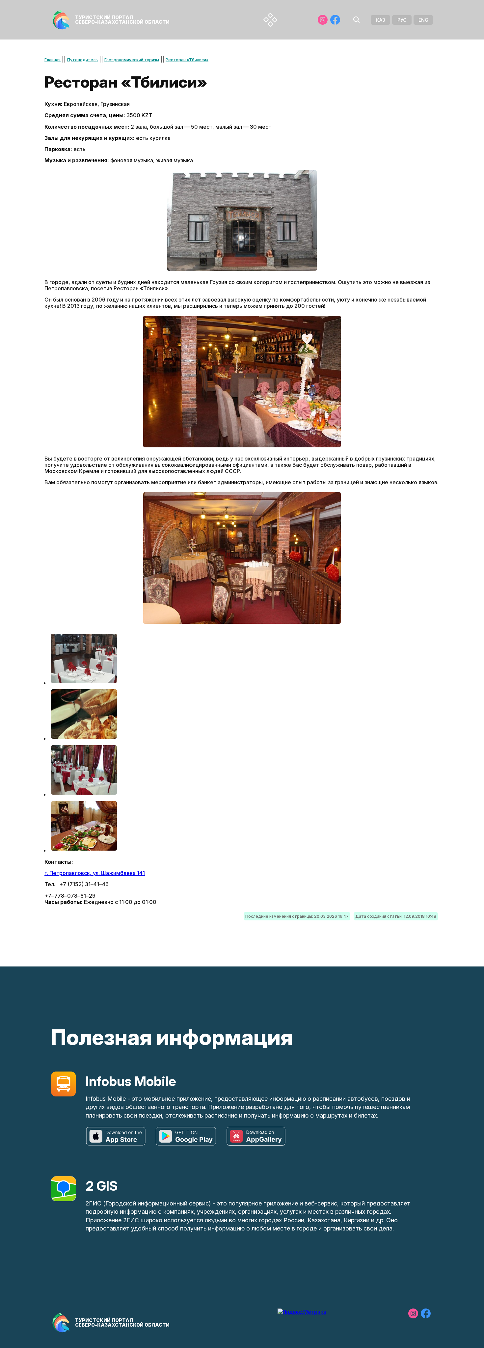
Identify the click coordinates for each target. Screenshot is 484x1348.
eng (423, 20)
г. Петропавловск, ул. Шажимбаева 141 (94, 873)
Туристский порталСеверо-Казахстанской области (122, 19)
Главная (52, 59)
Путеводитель (82, 59)
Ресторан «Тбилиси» (187, 59)
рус (401, 20)
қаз (380, 20)
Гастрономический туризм (131, 59)
